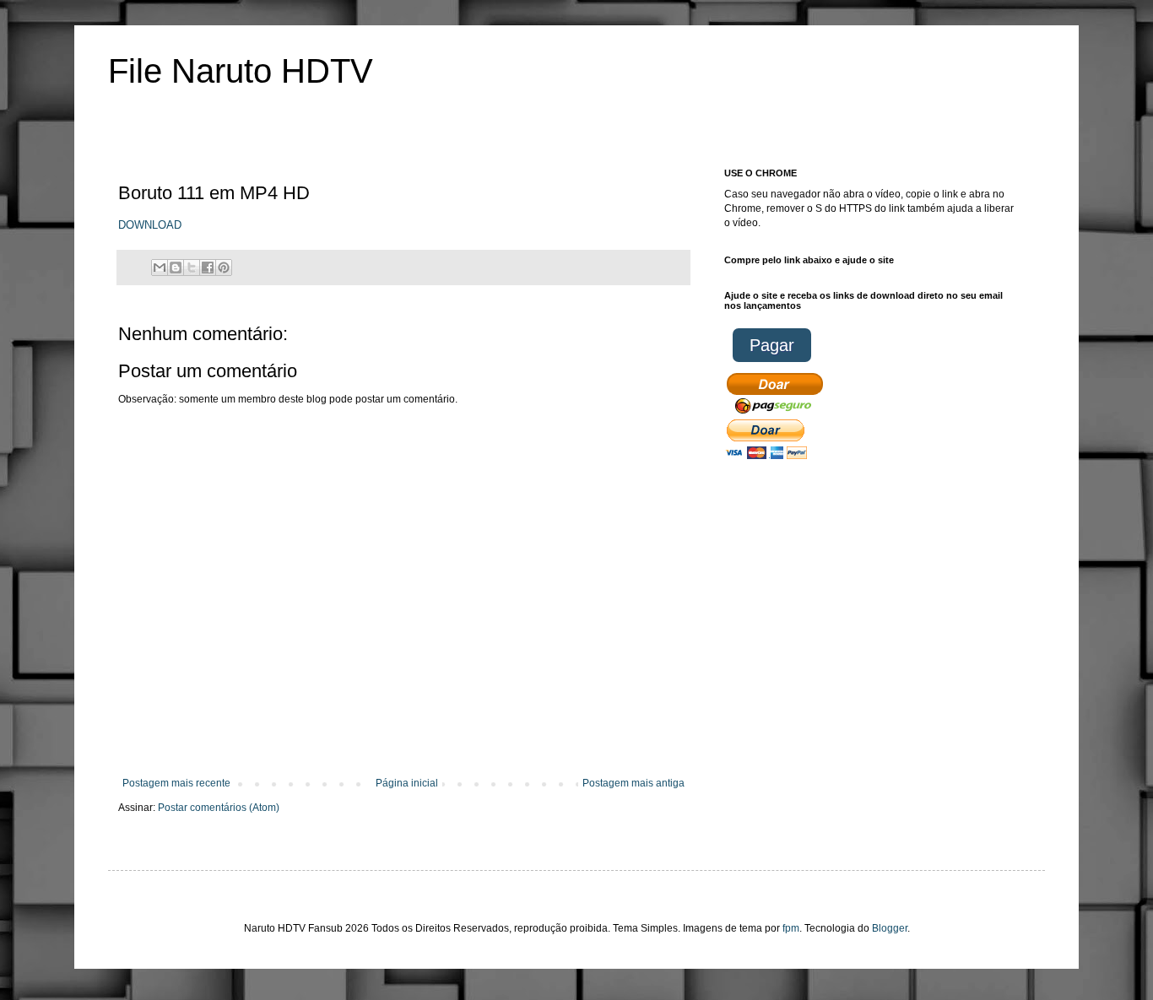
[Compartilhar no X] (191, 267)
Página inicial (407, 783)
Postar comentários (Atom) (218, 808)
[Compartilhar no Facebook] (207, 267)
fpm (790, 928)
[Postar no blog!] (175, 267)
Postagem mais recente (176, 783)
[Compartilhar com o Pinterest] (223, 267)
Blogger (889, 928)
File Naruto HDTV (240, 70)
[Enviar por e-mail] (159, 267)
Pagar (772, 345)
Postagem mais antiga (633, 783)
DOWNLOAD (149, 225)
